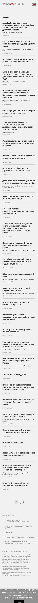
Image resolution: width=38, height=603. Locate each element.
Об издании (10, 515)
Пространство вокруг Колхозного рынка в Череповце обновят (18, 60)
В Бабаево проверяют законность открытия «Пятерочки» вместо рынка (18, 402)
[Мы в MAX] (19, 4)
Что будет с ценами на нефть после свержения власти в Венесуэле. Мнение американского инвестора (18, 94)
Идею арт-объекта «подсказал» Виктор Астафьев (17, 330)
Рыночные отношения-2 (13, 442)
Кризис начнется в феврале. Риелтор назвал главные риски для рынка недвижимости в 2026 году (17, 75)
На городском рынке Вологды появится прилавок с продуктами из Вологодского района (18, 387)
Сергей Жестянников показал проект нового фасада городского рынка (18, 43)
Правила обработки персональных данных (18, 527)
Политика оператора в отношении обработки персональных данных (18, 542)
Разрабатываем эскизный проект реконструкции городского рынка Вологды (18, 143)
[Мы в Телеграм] (22, 4)
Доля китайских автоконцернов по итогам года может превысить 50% (18, 182)
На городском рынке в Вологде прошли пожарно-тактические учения (17, 245)
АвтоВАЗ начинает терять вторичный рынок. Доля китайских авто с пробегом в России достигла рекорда (18, 26)
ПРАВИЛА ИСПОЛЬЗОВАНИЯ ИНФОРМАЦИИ (20, 537)
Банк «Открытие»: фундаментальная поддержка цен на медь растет (18, 211)
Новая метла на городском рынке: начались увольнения (18, 454)
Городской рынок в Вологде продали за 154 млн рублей (15, 484)
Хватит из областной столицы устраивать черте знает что (16, 431)
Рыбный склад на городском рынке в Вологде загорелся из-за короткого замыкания (18, 344)
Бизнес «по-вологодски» (14, 375)
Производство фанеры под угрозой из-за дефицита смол (16, 169)
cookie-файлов (25, 598)
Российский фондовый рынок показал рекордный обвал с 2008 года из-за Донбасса (18, 261)
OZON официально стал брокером (18, 111)
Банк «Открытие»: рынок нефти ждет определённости (17, 197)
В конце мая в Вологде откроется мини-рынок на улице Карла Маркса (18, 360)
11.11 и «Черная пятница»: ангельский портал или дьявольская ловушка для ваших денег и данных (18, 125)
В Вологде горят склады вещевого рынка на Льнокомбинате (18, 415)
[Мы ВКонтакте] (15, 4)
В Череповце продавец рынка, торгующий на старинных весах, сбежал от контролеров (17, 467)
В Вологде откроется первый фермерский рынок (16, 289)
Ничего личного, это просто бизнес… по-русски (15, 303)
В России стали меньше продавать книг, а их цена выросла (19, 157)
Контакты (9, 532)
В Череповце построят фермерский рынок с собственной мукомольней (18, 317)
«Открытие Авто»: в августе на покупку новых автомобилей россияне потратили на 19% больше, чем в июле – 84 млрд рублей (17, 228)
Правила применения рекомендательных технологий (17, 521)
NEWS (8, 4)
